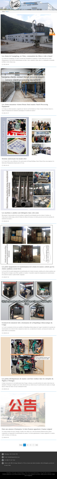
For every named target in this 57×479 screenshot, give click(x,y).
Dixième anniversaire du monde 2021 (14, 159)
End (37, 445)
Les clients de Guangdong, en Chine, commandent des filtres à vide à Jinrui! (27, 56)
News (7, 11)
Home (3, 11)
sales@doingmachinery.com (14, 457)
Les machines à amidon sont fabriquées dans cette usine (20, 213)
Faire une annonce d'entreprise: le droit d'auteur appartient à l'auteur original (27, 429)
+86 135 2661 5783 (13, 454)
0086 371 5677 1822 (10, 460)
